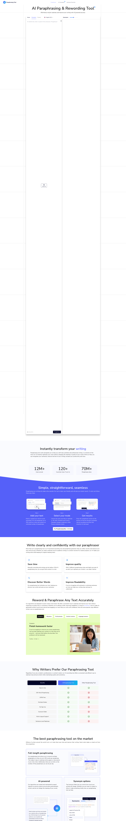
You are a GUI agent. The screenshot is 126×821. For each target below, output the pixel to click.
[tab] (61, 2)
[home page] (9, 3)
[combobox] (48, 17)
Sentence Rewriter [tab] (71, 2)
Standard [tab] (34, 17)
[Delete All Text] (61, 21)
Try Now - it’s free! (33, 639)
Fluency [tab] (39, 17)
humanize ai (87, 605)
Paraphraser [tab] (53, 2)
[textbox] (43, 225)
